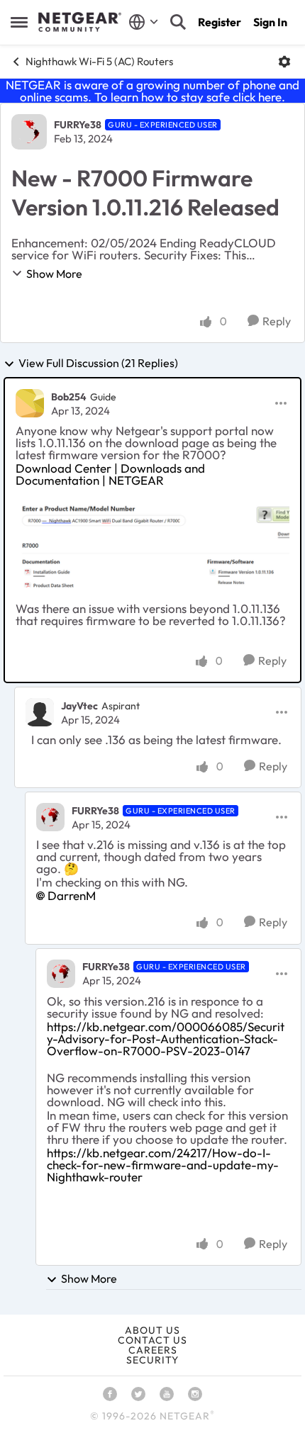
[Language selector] (144, 22)
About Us (152, 1330)
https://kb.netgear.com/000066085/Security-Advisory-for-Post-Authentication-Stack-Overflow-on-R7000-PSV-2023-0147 (165, 1038)
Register (219, 22)
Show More (54, 273)
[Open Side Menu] (19, 22)
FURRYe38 (77, 125)
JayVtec (79, 706)
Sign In (270, 22)
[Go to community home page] (79, 22)
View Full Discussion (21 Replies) (98, 363)
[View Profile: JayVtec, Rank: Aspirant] (40, 712)
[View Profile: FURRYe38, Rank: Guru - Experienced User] (29, 132)
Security (152, 1360)
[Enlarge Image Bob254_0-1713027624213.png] (152, 544)
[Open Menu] (284, 62)
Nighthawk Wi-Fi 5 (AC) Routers (99, 61)
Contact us (152, 1340)
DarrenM (72, 895)
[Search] (178, 21)
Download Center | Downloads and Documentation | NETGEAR (110, 474)
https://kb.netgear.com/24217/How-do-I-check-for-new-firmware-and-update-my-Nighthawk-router (163, 1164)
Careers (152, 1350)
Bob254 (69, 397)
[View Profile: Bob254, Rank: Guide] (30, 403)
